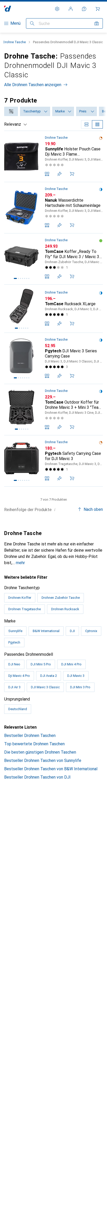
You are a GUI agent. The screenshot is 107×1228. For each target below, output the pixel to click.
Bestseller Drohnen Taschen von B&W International (50, 768)
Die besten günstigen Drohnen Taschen (40, 752)
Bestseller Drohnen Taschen (30, 735)
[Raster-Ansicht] (86, 124)
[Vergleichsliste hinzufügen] (47, 174)
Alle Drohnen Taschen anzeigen (32, 84)
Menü (15, 23)
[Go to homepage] (7, 9)
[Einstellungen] (57, 9)
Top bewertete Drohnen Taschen (34, 743)
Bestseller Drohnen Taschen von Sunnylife (42, 760)
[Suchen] (32, 23)
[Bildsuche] (96, 23)
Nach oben (93, 509)
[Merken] (59, 174)
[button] (101, 138)
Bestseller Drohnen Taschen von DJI (37, 777)
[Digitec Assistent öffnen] (84, 9)
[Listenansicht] (97, 124)
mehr (20, 562)
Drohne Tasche (14, 42)
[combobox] (11, 111)
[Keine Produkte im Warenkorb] (97, 9)
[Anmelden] (70, 9)
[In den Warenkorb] (72, 174)
